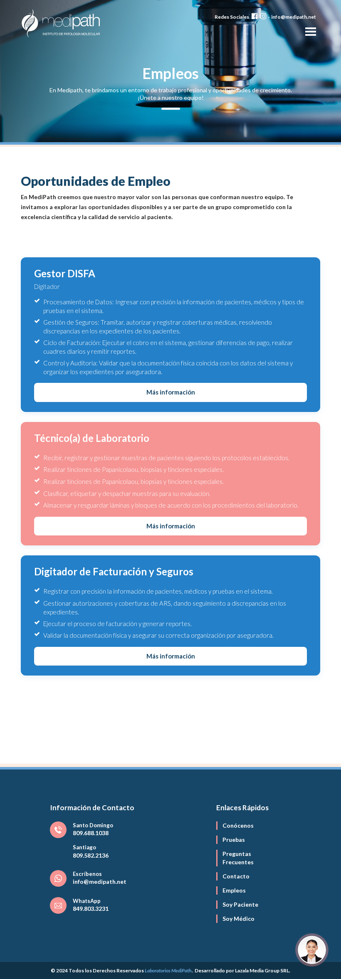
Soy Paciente (240, 904)
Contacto (236, 876)
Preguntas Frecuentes (238, 858)
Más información (170, 392)
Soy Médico (238, 918)
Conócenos (238, 825)
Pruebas (233, 839)
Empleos (234, 890)
